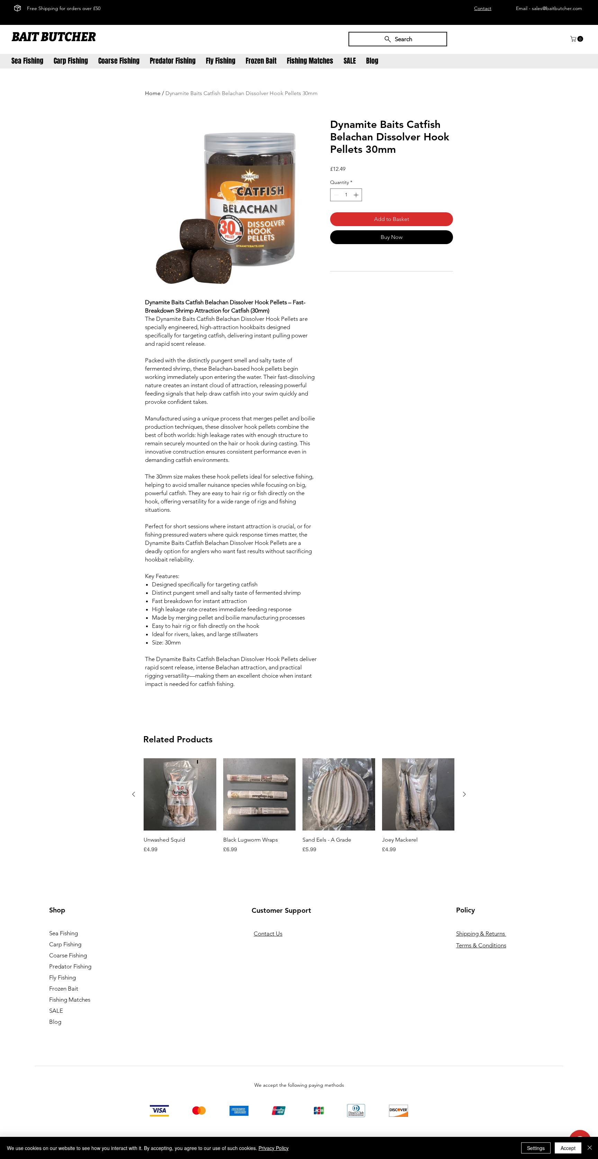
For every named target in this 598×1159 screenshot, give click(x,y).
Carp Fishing (65, 944)
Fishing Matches (69, 999)
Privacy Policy (274, 1147)
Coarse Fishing (68, 955)
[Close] (590, 1147)
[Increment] (356, 195)
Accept (568, 1147)
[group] (299, 810)
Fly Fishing (62, 977)
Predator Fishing (70, 966)
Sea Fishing (63, 933)
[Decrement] (335, 195)
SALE (56, 1010)
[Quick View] (180, 794)
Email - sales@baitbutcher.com (549, 8)
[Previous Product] (133, 794)
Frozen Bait (63, 988)
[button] (577, 39)
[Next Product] (464, 794)
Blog (55, 1021)
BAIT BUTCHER (55, 37)
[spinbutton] (346, 195)
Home (153, 93)
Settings (536, 1147)
